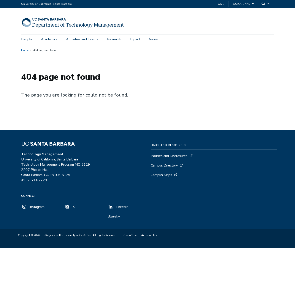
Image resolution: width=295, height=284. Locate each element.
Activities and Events (82, 39)
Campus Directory (164, 165)
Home (25, 50)
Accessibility (149, 235)
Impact (135, 39)
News (153, 39)
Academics (49, 39)
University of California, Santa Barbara (46, 4)
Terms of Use (129, 235)
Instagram (36, 207)
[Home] (74, 28)
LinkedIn (121, 207)
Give (221, 4)
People (26, 39)
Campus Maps (161, 175)
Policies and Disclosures (169, 156)
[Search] (266, 4)
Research (114, 39)
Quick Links (241, 4)
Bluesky (114, 216)
